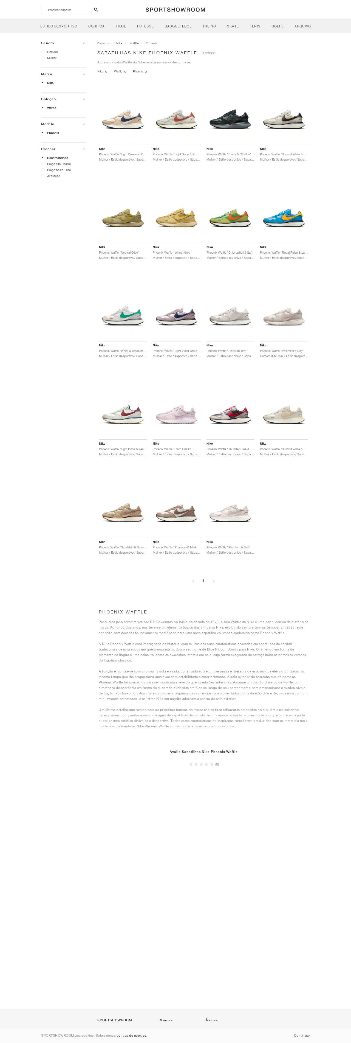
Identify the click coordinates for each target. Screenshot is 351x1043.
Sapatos (103, 43)
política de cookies (131, 1035)
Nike (50, 83)
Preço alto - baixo (59, 164)
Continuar (302, 1035)
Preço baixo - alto (59, 170)
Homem (52, 52)
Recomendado (57, 158)
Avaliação (53, 176)
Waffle (51, 108)
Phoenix (53, 133)
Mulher (51, 58)
